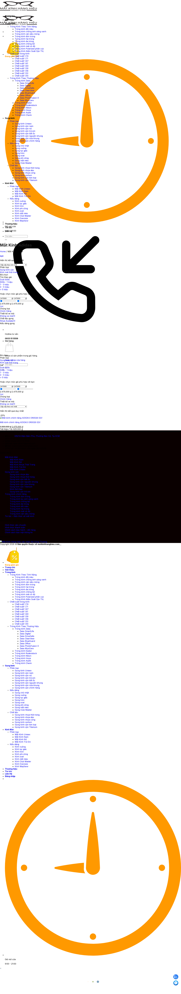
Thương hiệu (11, 224)
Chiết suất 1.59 (21, 68)
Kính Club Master (23, 216)
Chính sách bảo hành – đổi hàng (20, 530)
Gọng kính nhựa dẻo (24, 170)
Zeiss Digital (25, 85)
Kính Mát (9, 183)
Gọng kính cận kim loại (25, 177)
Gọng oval (19, 155)
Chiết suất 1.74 (21, 56)
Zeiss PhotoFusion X (29, 98)
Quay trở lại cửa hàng (15, 360)
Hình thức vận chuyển (15, 525)
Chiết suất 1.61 (21, 63)
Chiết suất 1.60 (21, 66)
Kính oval (19, 211)
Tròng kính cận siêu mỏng (27, 34)
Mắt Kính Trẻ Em (23, 196)
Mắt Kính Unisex (22, 189)
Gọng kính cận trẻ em (25, 131)
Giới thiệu (9, 20)
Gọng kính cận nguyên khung (29, 136)
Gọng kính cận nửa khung (27, 138)
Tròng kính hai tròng (24, 39)
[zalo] (175, 976)
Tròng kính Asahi (23, 112)
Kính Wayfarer (21, 220)
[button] (2, 256)
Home (3, 251)
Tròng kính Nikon (23, 107)
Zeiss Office (25, 95)
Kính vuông (20, 201)
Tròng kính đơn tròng (25, 36)
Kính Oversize (21, 218)
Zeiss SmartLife (27, 83)
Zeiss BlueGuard (27, 93)
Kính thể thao (16, 489)
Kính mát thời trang (9, 272)
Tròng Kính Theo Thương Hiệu (24, 78)
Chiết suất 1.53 (21, 73)
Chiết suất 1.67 (21, 61)
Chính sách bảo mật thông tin (19, 532)
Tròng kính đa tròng (24, 41)
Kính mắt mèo (21, 213)
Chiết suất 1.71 (21, 58)
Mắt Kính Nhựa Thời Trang (22, 464)
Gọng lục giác (21, 150)
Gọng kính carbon (23, 175)
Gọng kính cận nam (24, 126)
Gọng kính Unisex (23, 123)
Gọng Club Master (23, 163)
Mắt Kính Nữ (21, 193)
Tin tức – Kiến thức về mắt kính (19, 516)
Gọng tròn (19, 153)
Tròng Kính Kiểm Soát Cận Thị (29, 51)
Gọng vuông (20, 148)
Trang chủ (10, 16)
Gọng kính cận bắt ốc (25, 133)
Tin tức (8, 227)
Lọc (1, 306)
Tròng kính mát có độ (25, 46)
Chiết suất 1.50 (21, 75)
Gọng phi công (22, 158)
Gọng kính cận (7, 270)
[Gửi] (6, 239)
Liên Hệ (8, 231)
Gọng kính (10, 118)
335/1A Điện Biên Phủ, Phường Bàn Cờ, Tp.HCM (37, 436)
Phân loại (14, 121)
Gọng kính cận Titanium (26, 180)
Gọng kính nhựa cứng (25, 173)
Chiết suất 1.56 (21, 71)
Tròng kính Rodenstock (26, 105)
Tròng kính (10, 23)
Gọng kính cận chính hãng (27, 141)
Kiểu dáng (14, 143)
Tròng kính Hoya (23, 110)
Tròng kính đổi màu (24, 29)
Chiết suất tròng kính (19, 53)
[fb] (175, 982)
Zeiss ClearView (27, 90)
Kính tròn (19, 206)
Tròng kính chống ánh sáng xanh (30, 31)
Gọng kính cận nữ (23, 128)
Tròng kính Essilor (23, 103)
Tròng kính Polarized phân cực (29, 48)
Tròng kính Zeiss (22, 80)
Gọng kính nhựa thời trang (27, 168)
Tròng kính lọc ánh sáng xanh (24, 499)
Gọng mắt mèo (22, 160)
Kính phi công (21, 208)
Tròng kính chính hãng (15, 494)
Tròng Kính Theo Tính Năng (23, 26)
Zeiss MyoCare (27, 100)
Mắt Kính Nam (21, 191)
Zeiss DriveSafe (27, 88)
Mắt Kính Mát (11, 457)
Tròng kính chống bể (25, 44)
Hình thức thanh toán (15, 527)
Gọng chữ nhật (22, 146)
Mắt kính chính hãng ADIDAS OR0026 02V (20, 422)
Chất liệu (14, 165)
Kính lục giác (21, 203)
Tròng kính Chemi (23, 115)
